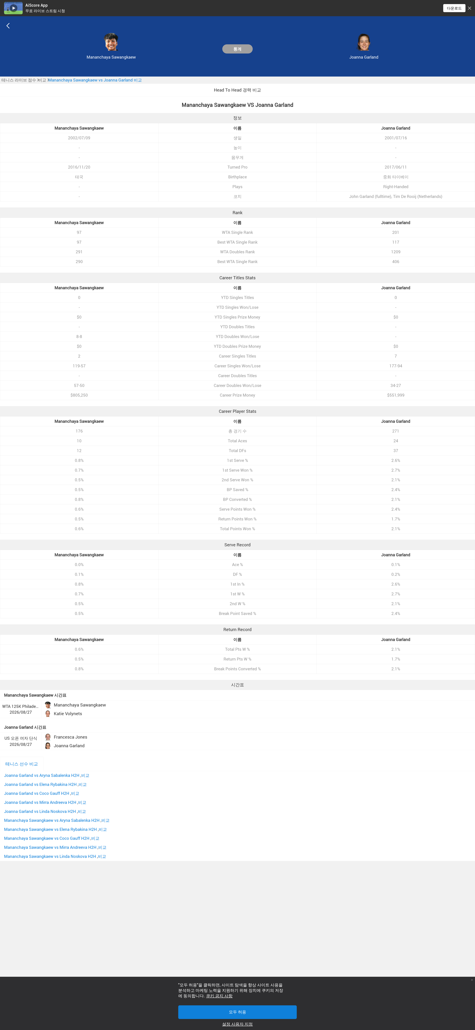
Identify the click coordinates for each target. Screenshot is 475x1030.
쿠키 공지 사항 (219, 996)
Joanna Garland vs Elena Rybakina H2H (40, 784)
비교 (85, 775)
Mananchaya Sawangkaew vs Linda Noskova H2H (50, 856)
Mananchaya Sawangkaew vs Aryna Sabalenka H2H (52, 820)
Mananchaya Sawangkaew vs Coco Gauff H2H (46, 838)
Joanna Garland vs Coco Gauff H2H (36, 793)
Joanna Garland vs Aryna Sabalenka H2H (41, 775)
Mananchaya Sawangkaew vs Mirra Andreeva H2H (50, 847)
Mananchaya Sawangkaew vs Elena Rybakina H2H (50, 829)
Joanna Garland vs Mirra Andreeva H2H (40, 802)
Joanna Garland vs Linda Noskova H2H (40, 811)
